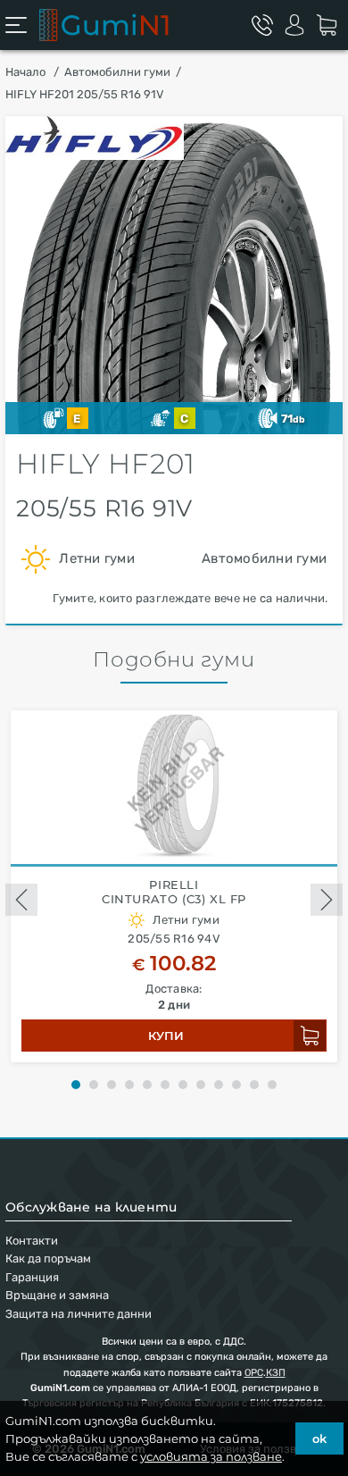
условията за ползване (211, 1456)
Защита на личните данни (78, 1314)
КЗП (276, 1373)
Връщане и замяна (57, 1295)
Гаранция (32, 1277)
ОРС (253, 1373)
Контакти (31, 1240)
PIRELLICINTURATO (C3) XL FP (174, 892)
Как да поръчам (48, 1258)
